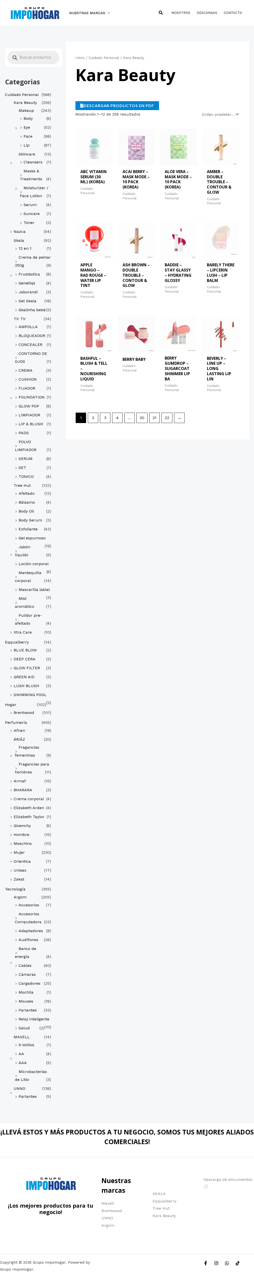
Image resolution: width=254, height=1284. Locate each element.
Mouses (26, 1001)
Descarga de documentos (227, 1179)
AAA (23, 1062)
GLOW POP (29, 406)
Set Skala (27, 301)
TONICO (26, 476)
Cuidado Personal (22, 94)
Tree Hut (22, 485)
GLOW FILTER (27, 668)
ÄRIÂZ (19, 739)
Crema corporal (29, 798)
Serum (30, 204)
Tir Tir (20, 318)
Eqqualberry (17, 642)
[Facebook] (205, 1263)
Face (28, 136)
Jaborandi (28, 292)
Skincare (27, 154)
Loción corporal (34, 563)
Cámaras (27, 974)
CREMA (25, 370)
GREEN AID (24, 676)
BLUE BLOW (25, 650)
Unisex (20, 870)
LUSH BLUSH (26, 685)
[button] (107, 13)
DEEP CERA (24, 659)
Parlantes (28, 1010)
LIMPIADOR (29, 415)
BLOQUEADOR (32, 335)
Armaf (20, 781)
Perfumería (16, 722)
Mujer (19, 852)
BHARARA (23, 790)
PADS (24, 432)
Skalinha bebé (32, 309)
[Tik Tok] (237, 1263)
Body (28, 118)
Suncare (32, 213)
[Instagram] (216, 1263)
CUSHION (28, 379)
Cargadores (29, 983)
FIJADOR (27, 388)
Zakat (19, 879)
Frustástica (29, 274)
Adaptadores (31, 930)
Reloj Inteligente (34, 1019)
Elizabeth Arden (29, 807)
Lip (27, 145)
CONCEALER (30, 344)
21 (155, 417)
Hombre (21, 834)
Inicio (80, 58)
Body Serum (30, 520)
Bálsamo (27, 502)
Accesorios (29, 905)
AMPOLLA (28, 326)
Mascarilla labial (34, 589)
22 (167, 417)
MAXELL (22, 1037)
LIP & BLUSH (31, 424)
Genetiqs (27, 283)
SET (22, 467)
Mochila (26, 992)
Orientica (22, 861)
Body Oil (26, 511)
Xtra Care (23, 632)
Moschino (23, 843)
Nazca (20, 231)
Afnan (19, 730)
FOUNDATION (32, 397)
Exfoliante (28, 529)
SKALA (159, 1193)
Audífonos (28, 939)
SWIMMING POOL (30, 694)
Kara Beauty (25, 102)
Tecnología (15, 889)
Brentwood (24, 712)
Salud (24, 1028)
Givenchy (22, 825)
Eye (27, 127)
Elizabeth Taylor (29, 816)
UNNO (19, 1088)
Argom (20, 897)
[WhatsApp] (227, 1263)
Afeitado (26, 493)
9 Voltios (26, 1044)
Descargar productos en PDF (119, 105)
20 (142, 417)
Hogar (10, 704)
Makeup (26, 110)
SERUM (25, 458)
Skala (19, 240)
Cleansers (33, 162)
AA (21, 1053)
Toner (29, 222)
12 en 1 (25, 248)
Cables (25, 965)
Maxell (107, 1203)
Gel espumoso (32, 538)
